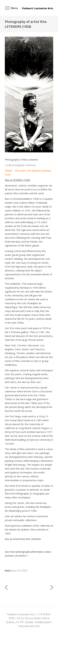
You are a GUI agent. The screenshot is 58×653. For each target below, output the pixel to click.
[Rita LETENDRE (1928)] (29, 94)
